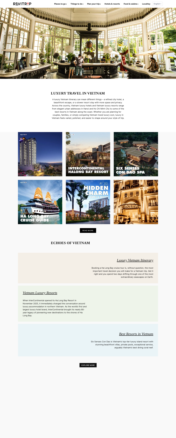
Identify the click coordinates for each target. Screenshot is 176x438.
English (157, 4)
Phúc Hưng (94, 162)
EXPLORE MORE (88, 365)
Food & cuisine (131, 4)
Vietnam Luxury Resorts (40, 293)
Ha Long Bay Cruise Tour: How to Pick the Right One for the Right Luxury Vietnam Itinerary (40, 198)
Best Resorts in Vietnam (136, 334)
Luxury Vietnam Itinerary (135, 260)
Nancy (142, 208)
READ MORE (87, 230)
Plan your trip (94, 4)
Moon (46, 162)
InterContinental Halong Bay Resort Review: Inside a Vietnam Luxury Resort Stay (88, 150)
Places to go (60, 4)
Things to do (77, 4)
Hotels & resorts (112, 4)
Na (141, 160)
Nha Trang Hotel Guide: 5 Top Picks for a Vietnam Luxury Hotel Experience (40, 150)
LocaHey (146, 4)
